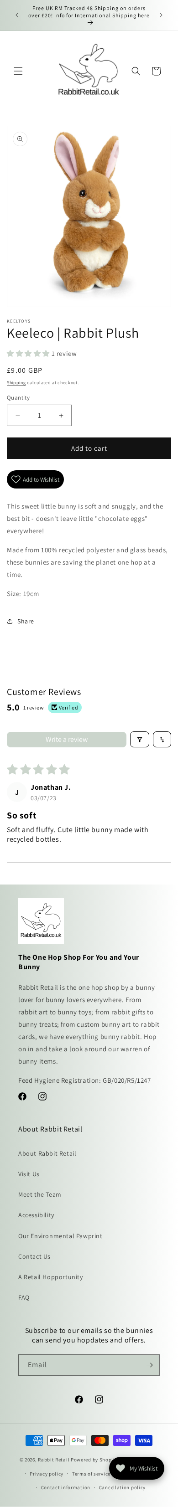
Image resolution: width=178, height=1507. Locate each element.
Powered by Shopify (94, 1459)
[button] (18, 71)
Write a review (67, 739)
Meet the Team (40, 1194)
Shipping (16, 383)
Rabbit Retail (53, 1459)
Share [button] (25, 621)
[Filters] (139, 739)
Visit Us (29, 1174)
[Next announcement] (161, 15)
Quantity (18, 397)
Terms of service (91, 1474)
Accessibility (36, 1215)
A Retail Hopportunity (50, 1277)
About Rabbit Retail (47, 1153)
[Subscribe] (149, 1365)
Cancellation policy (122, 1487)
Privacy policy (46, 1474)
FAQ (24, 1297)
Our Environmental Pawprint (60, 1236)
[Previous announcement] (17, 15)
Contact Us (34, 1256)
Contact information (65, 1487)
